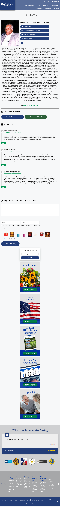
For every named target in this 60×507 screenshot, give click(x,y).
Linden (18, 477)
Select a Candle (8, 229)
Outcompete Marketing (51, 501)
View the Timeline (10, 117)
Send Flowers (28, 38)
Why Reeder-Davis (29, 5)
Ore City (26, 477)
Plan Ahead (39, 8)
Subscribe (30, 257)
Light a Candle (28, 26)
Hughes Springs (10, 477)
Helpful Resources (52, 485)
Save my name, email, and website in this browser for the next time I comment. (23, 225)
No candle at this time (10, 239)
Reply (3, 143)
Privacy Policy (30, 504)
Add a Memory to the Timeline (32, 30)
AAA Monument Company (43, 478)
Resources (48, 8)
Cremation (45, 5)
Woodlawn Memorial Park (35, 478)
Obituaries (56, 8)
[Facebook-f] (58, 484)
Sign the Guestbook (29, 34)
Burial (38, 5)
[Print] (22, 43)
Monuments (55, 5)
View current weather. (31, 105)
